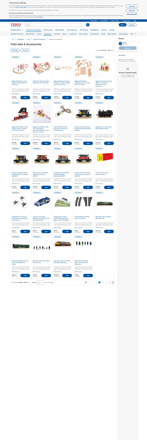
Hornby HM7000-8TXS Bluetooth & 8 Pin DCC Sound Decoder (60, 128)
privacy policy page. (20, 7)
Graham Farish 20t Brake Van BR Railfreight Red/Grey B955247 (61, 174)
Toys (28, 39)
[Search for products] (87, 24)
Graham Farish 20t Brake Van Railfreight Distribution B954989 (20, 174)
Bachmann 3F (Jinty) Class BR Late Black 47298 (104, 127)
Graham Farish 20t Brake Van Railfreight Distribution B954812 (83, 128)
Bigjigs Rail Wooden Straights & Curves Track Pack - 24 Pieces (82, 82)
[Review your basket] (120, 43)
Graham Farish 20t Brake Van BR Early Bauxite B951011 (40, 174)
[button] (94, 20)
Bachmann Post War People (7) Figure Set (41, 261)
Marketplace (20, 39)
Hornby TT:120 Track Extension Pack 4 (102, 173)
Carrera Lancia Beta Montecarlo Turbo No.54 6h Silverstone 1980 (41, 218)
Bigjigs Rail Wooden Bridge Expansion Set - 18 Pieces (41, 82)
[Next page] (113, 282)
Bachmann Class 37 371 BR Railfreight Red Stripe (62, 261)
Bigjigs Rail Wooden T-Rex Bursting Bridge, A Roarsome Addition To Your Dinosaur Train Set (41, 129)
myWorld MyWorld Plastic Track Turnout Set (82, 217)
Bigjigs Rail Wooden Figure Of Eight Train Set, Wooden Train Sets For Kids (62, 82)
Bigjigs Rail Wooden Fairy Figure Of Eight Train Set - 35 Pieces (20, 82)
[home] (13, 39)
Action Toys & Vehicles (39, 39)
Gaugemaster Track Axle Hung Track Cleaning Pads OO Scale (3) (20, 218)
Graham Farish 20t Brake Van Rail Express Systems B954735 (82, 174)
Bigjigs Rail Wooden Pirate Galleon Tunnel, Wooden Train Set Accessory (20, 128)
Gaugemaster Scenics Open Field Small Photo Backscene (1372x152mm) (61, 218)
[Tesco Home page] (16, 24)
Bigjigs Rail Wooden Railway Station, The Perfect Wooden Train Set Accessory (104, 83)
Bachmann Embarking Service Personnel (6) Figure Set (81, 262)
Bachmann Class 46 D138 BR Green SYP (103, 217)
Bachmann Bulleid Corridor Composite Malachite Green (20, 262)
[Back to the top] (74, 289)
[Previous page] (86, 282)
